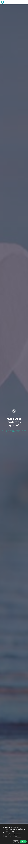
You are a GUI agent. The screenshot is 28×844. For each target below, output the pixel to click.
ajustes (19, 837)
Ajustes (16, 841)
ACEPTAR (23, 841)
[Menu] (26, 2)
